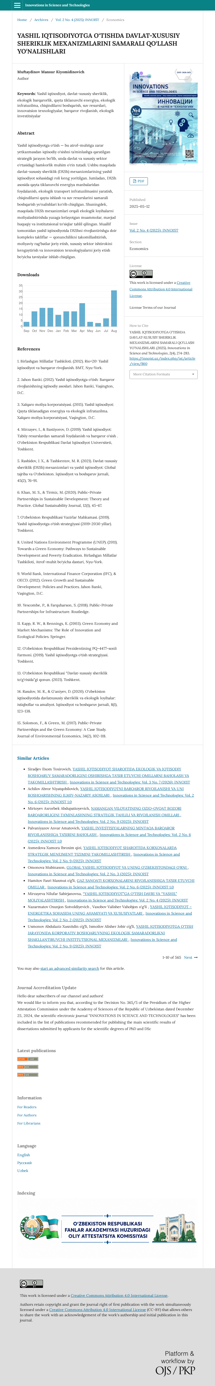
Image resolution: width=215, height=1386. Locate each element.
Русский (24, 1162)
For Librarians (28, 1123)
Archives (41, 20)
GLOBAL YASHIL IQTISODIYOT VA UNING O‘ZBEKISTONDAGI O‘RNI (127, 867)
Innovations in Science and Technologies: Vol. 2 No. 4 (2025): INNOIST (127, 900)
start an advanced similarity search (69, 968)
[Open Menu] (17, 5)
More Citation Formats (151, 374)
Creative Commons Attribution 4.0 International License (161, 289)
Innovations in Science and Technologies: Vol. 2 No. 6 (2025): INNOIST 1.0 (110, 887)
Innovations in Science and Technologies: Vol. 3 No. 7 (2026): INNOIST (130, 782)
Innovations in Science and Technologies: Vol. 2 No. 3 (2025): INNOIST (88, 874)
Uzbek (22, 1170)
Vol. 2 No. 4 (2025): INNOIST (77, 20)
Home (22, 20)
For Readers (26, 1107)
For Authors (26, 1115)
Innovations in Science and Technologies (57, 5)
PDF (140, 181)
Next (188, 957)
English (23, 1155)
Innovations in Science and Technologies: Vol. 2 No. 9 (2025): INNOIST (88, 821)
